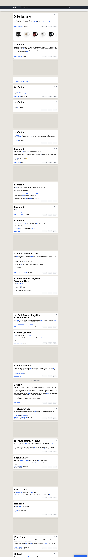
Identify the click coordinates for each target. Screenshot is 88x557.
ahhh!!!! (21, 343)
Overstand (16, 497)
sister (32, 494)
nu (22, 400)
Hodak (23, 373)
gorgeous (31, 136)
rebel (23, 48)
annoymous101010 (20, 26)
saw (19, 228)
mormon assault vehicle (17, 451)
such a (22, 24)
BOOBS (37, 223)
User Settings (72, 10)
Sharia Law (21, 460)
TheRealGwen (20, 201)
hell (21, 287)
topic (22, 492)
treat (41, 154)
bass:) (20, 376)
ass (54, 47)
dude (31, 543)
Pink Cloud (15, 547)
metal (25, 400)
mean (28, 393)
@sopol (19, 231)
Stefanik (29, 80)
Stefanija (22, 81)
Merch (55, 26)
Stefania (24, 80)
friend (27, 51)
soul (49, 257)
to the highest (31, 492)
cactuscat (18, 402)
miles (32, 228)
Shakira (34, 463)
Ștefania (34, 80)
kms (26, 157)
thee (15, 335)
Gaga (17, 256)
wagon (25, 443)
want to (17, 140)
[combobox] (45, 7)
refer (39, 460)
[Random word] (69, 7)
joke (54, 368)
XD (28, 105)
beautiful (35, 21)
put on (25, 335)
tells (22, 506)
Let (15, 54)
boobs (22, 228)
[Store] (72, 7)
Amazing (43, 21)
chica (19, 24)
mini (28, 443)
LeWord (19, 514)
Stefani (15, 26)
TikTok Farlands (16, 417)
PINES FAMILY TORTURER (24, 417)
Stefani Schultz (16, 343)
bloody (30, 400)
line (35, 447)
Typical (24, 223)
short (55, 320)
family (37, 193)
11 (49, 494)
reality (48, 369)
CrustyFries (19, 96)
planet (30, 335)
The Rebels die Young (24, 272)
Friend (16, 509)
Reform (27, 460)
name (22, 283)
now (25, 463)
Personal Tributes (35, 10)
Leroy (16, 494)
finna (26, 198)
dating (18, 92)
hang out (20, 54)
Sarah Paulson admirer (30, 326)
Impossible (20, 340)
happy (31, 368)
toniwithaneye (20, 547)
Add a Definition (66, 10)
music (15, 389)
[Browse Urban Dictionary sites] (16, 7)
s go (17, 54)
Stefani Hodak (16, 376)
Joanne (18, 320)
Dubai (29, 463)
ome (23, 151)
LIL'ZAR (28, 292)
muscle (30, 198)
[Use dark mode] (74, 7)
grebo (15, 402)
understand (17, 492)
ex (16, 209)
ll (35, 90)
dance (16, 187)
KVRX (23, 451)
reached (17, 415)
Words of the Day (16, 10)
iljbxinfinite (19, 110)
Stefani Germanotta (17, 272)
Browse (21, 10)
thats (17, 24)
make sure (18, 93)
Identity (28, 10)
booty (50, 21)
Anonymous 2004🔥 (21, 142)
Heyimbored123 (20, 56)
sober (54, 539)
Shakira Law (16, 466)
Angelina (22, 324)
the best (31, 324)
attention (26, 93)
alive (26, 105)
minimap (15, 514)
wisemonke (19, 162)
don (25, 90)
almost (33, 337)
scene (29, 389)
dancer (23, 195)
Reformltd (20, 466)
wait (17, 158)
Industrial (32, 448)
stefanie (15, 80)
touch (31, 541)
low (38, 413)
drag (21, 157)
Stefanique (28, 81)
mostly (20, 506)
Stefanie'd (17, 81)
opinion (31, 256)
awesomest (20, 105)
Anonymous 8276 (20, 214)
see (35, 411)
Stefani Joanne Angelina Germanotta (44, 80)
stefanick (54, 80)
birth (20, 283)
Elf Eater (20, 497)
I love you (17, 373)
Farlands (25, 415)
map (16, 506)
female (19, 223)
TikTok (22, 415)
